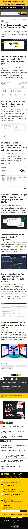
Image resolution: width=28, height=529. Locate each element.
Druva (3, 366)
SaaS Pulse (18, 110)
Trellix (3, 368)
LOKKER (18, 366)
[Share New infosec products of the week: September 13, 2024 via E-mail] (25, 19)
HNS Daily (6, 481)
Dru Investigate (5, 284)
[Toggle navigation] (26, 7)
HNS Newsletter (8, 485)
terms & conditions (22, 514)
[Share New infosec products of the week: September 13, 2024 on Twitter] (20, 19)
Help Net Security (20, 520)
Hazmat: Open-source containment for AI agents (12, 386)
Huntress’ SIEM (5, 205)
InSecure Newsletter (10, 489)
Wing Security (9, 368)
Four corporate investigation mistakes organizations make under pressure (12, 460)
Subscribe (23, 511)
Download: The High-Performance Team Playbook (11, 396)
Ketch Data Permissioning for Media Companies (13, 330)
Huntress (8, 366)
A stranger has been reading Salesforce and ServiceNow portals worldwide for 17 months (13, 466)
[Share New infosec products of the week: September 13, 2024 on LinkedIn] (23, 19)
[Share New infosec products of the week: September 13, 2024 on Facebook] (18, 19)
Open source (7, 505)
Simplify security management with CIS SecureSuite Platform (12, 432)
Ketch (13, 366)
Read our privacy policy (9, 522)
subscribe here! (20, 4)
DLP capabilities (17, 246)
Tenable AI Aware (5, 67)
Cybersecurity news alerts (11, 494)
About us (17, 522)
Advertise (22, 522)
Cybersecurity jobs (9, 500)
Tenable (23, 366)
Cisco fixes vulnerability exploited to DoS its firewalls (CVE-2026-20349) (13, 456)
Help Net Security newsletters (11, 1)
